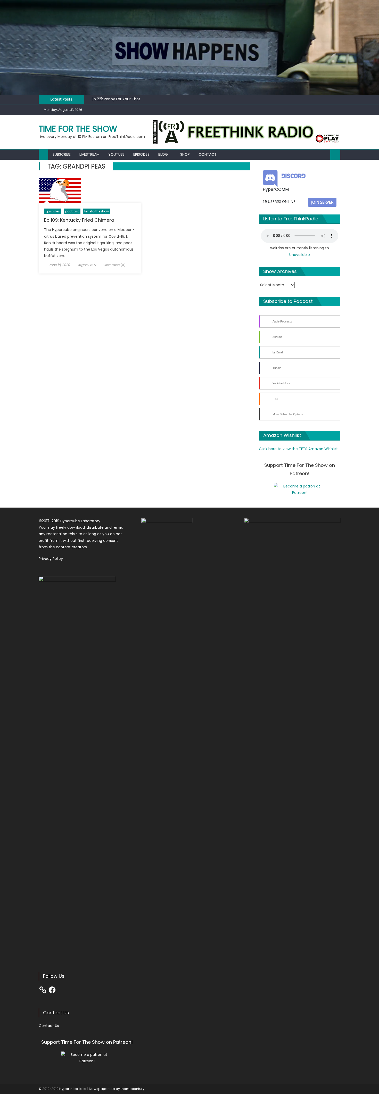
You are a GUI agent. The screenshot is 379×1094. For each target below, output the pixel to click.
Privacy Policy (51, 558)
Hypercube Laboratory (80, 521)
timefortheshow (96, 211)
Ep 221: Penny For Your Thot (116, 99)
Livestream (89, 154)
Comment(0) (114, 264)
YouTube (116, 154)
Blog (163, 154)
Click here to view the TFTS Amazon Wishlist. (299, 448)
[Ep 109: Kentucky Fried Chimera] (90, 190)
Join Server (322, 202)
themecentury (132, 1088)
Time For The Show (78, 129)
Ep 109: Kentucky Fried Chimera (79, 220)
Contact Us (49, 1025)
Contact (208, 154)
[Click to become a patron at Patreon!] (299, 489)
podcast (72, 211)
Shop (185, 154)
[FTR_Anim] (246, 131)
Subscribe (62, 154)
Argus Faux (87, 264)
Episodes (141, 154)
